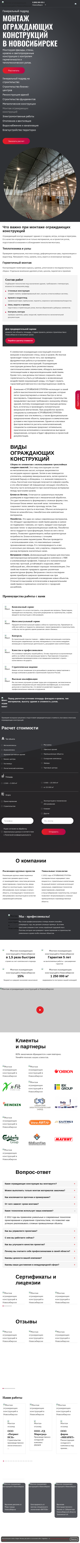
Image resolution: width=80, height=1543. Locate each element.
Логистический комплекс (14, 768)
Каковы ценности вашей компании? (23, 1258)
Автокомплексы (10, 745)
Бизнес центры (10, 759)
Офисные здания (50, 749)
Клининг (47, 809)
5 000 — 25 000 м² (51, 783)
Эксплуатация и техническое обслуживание (55, 802)
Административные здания (14, 754)
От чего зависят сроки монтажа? (22, 1204)
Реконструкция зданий (16, 94)
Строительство (9, 806)
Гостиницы (8, 764)
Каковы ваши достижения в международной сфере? (32, 1265)
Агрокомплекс (9, 750)
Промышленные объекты (54, 754)
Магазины (48, 745)
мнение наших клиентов (36, 1057)
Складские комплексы (52, 758)
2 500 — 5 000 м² (10, 783)
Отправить (53, 832)
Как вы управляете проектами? (21, 1231)
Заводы (47, 763)
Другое (46, 813)
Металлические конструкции (19, 103)
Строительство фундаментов (19, 99)
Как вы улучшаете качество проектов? (25, 1244)
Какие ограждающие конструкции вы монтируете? (31, 1184)
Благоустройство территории (19, 129)
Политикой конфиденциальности (18, 835)
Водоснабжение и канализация (20, 125)
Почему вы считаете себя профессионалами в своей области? (37, 1251)
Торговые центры (51, 768)
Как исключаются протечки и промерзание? (27, 1197)
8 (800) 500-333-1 (38, 2)
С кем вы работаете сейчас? (19, 1238)
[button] (3, 1388)
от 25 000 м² (49, 787)
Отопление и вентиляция (17, 120)
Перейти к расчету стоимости (20, 341)
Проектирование (10, 801)
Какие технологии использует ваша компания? (29, 1211)
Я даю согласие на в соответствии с (19, 832)
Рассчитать (13, 70)
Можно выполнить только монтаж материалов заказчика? (35, 1190)
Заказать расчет (16, 141)
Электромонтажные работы (18, 116)
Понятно (74, 1539)
